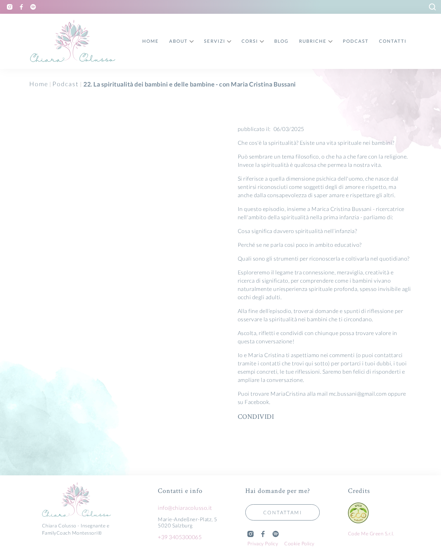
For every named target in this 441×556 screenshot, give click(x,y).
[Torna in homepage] (73, 41)
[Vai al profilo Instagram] (9, 7)
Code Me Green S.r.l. (371, 533)
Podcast (65, 84)
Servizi (214, 41)
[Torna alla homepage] (84, 500)
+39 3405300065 (180, 537)
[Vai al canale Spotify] (33, 7)
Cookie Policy (299, 543)
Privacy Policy (262, 543)
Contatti (393, 41)
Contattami (282, 512)
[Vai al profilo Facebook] (21, 7)
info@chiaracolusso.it (185, 507)
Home (38, 84)
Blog (281, 41)
